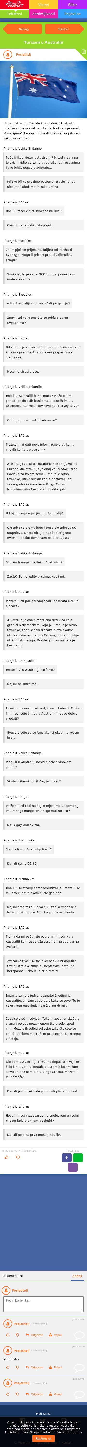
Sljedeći (63, 29)
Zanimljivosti (43, 13)
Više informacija (69, 1432)
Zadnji (77, 1276)
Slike (72, 4)
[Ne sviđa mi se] (18, 1157)
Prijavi (57, 1335)
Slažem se (43, 1438)
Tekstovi (14, 13)
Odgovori (36, 1335)
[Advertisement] (43, 1222)
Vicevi (43, 4)
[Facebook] (67, 1157)
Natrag (24, 29)
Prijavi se (72, 13)
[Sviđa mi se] (6, 1157)
